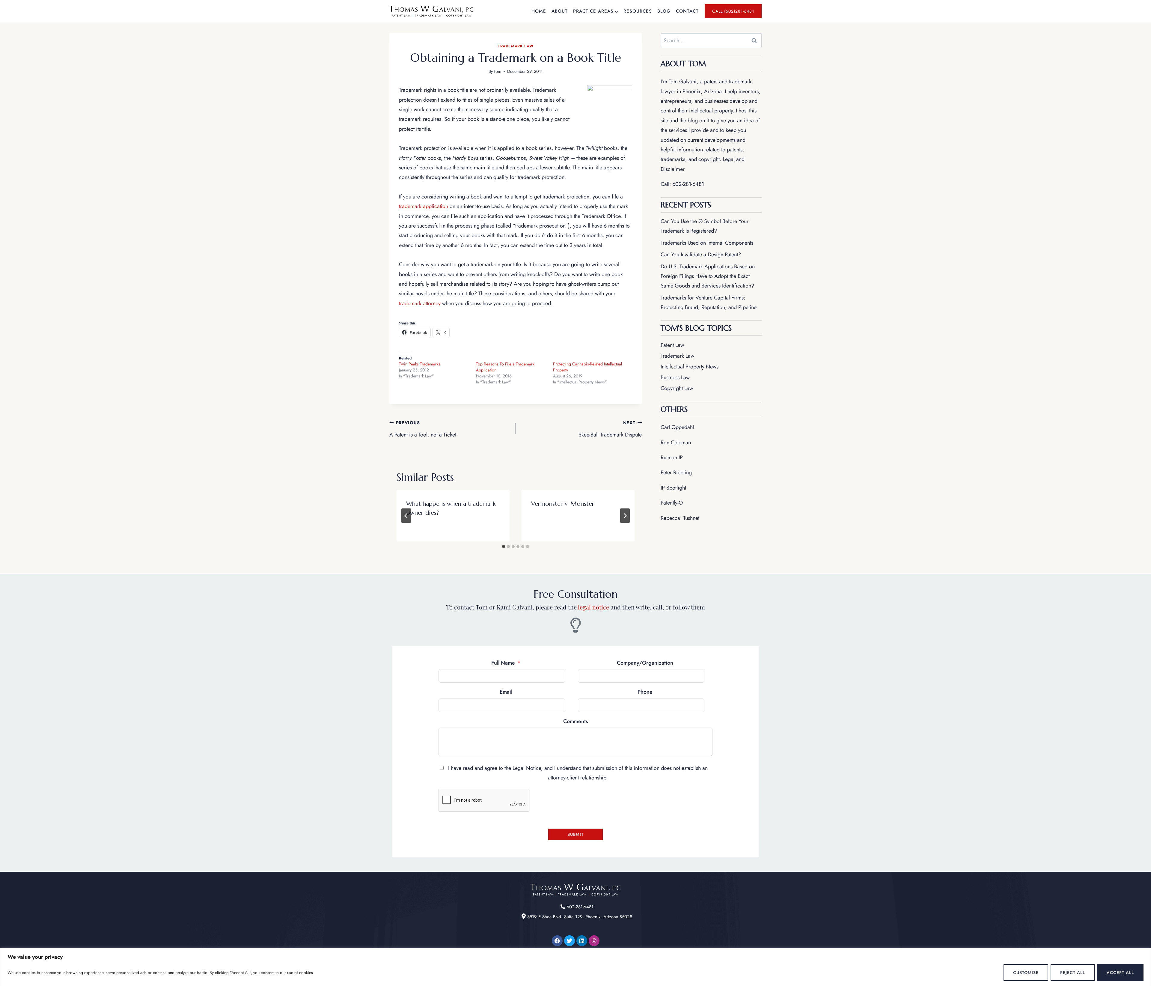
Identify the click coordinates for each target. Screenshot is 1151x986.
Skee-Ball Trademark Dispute (610, 429)
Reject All (1072, 973)
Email (506, 692)
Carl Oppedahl (677, 427)
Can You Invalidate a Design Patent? (701, 254)
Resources (637, 11)
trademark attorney (420, 303)
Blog (664, 11)
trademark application (423, 206)
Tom (497, 71)
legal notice (593, 607)
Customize (1026, 973)
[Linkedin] (581, 940)
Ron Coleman (676, 442)
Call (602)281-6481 (733, 11)
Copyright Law (677, 388)
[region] (575, 967)
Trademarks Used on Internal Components (707, 243)
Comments (575, 721)
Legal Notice (527, 768)
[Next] (625, 515)
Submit (575, 834)
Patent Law (672, 345)
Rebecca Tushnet (680, 518)
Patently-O (672, 503)
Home (538, 11)
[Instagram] (594, 940)
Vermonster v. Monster (562, 504)
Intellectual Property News (689, 367)
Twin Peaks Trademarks (419, 364)
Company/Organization (645, 663)
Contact (687, 11)
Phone (645, 692)
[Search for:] (711, 40)
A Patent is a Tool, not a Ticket (422, 429)
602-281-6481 (688, 184)
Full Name (503, 663)
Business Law (675, 377)
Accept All (1120, 973)
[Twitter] (569, 940)
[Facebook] (557, 940)
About (560, 11)
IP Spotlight (673, 488)
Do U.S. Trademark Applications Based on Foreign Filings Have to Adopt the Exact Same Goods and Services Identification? (708, 276)
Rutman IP (672, 457)
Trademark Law (515, 46)
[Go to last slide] (406, 515)
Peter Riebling (676, 472)
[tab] (503, 546)
